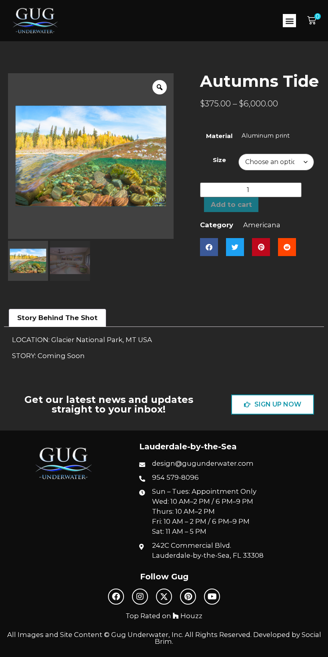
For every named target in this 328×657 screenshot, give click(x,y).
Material (219, 136)
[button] (289, 20)
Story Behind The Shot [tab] (57, 318)
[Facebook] (116, 597)
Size (219, 160)
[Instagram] (140, 597)
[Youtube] (212, 597)
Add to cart (231, 204)
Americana (261, 225)
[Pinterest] (188, 597)
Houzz (190, 616)
